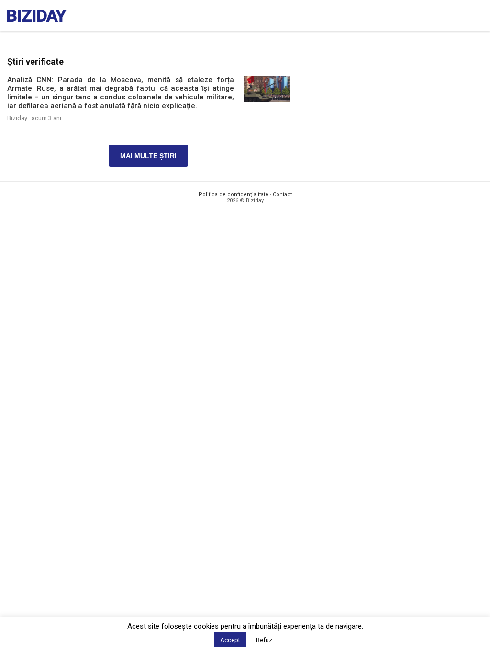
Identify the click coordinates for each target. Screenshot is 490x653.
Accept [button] (230, 639)
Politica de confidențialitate (233, 194)
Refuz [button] (264, 639)
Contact (282, 194)
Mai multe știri (148, 156)
